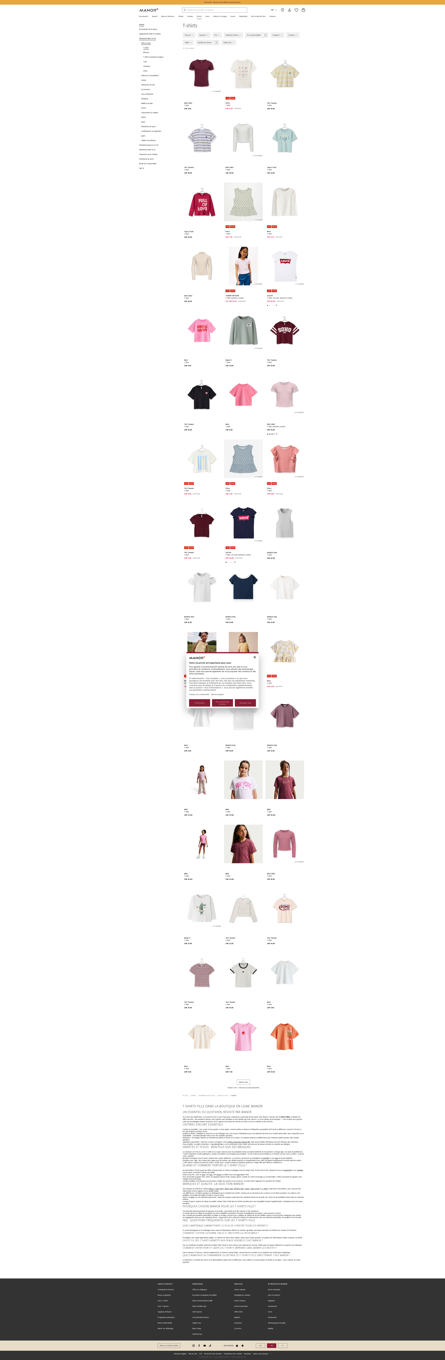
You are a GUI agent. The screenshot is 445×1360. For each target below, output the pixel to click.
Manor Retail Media (165, 1323)
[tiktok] (210, 1345)
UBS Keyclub (197, 1312)
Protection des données (213, 1354)
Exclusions (238, 1323)
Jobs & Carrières (274, 1295)
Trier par (188, 35)
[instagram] (193, 1345)
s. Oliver (265, 1189)
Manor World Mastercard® (202, 1301)
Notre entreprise (274, 1289)
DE (260, 1346)
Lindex (247, 1189)
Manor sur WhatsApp (165, 1328)
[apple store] (237, 1345)
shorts (219, 1175)
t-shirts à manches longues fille (238, 1142)
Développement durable (277, 1323)
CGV (200, 1354)
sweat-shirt (288, 1170)
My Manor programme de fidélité (204, 1295)
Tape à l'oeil (254, 1189)
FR (272, 10)
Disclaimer (247, 1354)
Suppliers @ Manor (165, 1312)
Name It (211, 1189)
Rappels (237, 1317)
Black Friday (196, 1328)
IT (283, 1346)
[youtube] (204, 1345)
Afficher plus (243, 1082)
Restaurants (272, 1317)
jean (203, 1175)
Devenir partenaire (241, 1306)
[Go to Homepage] (149, 10)
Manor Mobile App (199, 1306)
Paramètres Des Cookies (233, 1354)
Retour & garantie (164, 1295)
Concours (237, 1328)
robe (238, 1175)
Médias (270, 1328)
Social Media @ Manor (200, 1317)
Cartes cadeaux (239, 1289)
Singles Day (196, 1323)
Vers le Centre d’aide (169, 1346)
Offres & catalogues (199, 1289)
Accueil (185, 1095)
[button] (144, 16)
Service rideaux (239, 1301)
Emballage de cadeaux (242, 1295)
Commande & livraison (166, 1289)
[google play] (242, 1345)
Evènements (272, 1306)
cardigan (300, 1170)
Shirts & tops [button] (223, 1095)
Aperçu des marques (260, 1354)
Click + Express (163, 1306)
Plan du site (193, 1354)
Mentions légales (180, 1354)
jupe (276, 1158)
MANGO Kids (239, 1189)
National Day (197, 1334)
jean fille (266, 1158)
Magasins (271, 1301)
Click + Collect (163, 1301)
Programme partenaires (166, 1317)
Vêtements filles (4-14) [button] (207, 1095)
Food (270, 1312)
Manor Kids (229, 1189)
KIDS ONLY (219, 1189)
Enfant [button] (193, 1095)
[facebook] (199, 1345)
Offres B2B (238, 1312)
